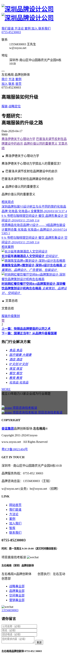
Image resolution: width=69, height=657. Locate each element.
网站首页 (15, 505)
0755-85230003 (11, 32)
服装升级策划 (11, 316)
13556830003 (10, 610)
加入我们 (15, 523)
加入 (34, 28)
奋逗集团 (8, 428)
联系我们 (44, 28)
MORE (6, 389)
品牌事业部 (17, 590)
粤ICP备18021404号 (15, 449)
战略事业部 (17, 586)
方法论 (20, 28)
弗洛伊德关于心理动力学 (18, 139)
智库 (12, 528)
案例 (28, 28)
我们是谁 (8, 28)
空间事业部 (17, 595)
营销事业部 (17, 600)
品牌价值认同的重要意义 (41, 143)
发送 (39, 642)
